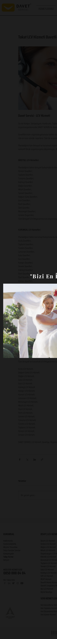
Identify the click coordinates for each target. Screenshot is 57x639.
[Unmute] (12, 354)
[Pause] (7, 354)
